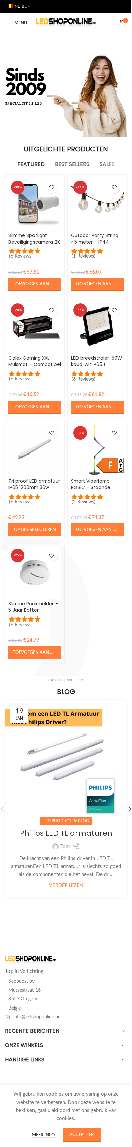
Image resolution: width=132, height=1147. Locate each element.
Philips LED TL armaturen (66, 833)
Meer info (44, 1135)
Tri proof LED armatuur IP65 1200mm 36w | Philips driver (34, 487)
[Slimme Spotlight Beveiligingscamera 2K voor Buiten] (34, 204)
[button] (34, 284)
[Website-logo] (66, 22)
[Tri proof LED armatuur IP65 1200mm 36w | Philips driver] (34, 450)
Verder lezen (66, 885)
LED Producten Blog (66, 821)
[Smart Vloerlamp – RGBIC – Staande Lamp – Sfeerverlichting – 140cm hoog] (97, 450)
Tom (65, 846)
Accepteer (81, 1135)
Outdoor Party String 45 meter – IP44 (94, 238)
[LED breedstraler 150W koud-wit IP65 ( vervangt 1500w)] (97, 327)
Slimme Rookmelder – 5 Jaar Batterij (33, 607)
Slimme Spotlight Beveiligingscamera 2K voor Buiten (34, 242)
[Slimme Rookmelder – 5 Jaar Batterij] (34, 572)
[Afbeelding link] (30, 959)
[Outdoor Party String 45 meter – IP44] (97, 204)
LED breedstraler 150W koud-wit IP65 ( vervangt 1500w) (96, 364)
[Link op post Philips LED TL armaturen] (66, 760)
